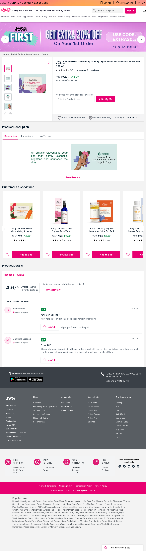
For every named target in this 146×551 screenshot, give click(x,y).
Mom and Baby (122, 422)
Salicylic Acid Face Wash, (53, 524)
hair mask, (66, 504)
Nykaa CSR (10, 425)
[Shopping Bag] (144, 11)
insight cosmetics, (71, 510)
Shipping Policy (65, 486)
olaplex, (64, 512)
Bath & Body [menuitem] (41, 16)
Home (6, 54)
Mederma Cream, (26, 518)
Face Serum (75, 527)
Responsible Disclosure (16, 433)
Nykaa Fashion (47, 10)
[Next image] (10, 114)
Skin (117, 406)
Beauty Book (66, 403)
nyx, (32, 515)
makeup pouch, (52, 512)
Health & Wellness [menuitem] (81, 16)
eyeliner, (57, 504)
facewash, (25, 515)
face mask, (59, 501)
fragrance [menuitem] (103, 16)
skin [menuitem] (13, 16)
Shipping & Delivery (41, 418)
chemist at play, (37, 507)
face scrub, (104, 515)
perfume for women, (93, 501)
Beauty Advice (63, 10)
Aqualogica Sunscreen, (30, 524)
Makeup (119, 403)
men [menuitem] (94, 16)
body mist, (74, 512)
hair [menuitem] (19, 16)
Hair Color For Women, (104, 518)
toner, (108, 504)
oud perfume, (38, 512)
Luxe (118, 437)
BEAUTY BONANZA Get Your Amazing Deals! (24, 2)
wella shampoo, (86, 512)
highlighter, (26, 501)
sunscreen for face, (52, 510)
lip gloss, (78, 501)
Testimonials (11, 421)
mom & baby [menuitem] (64, 16)
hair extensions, (80, 507)
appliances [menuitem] (28, 16)
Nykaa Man (92, 410)
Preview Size (66, 254)
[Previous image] (5, 114)
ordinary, (100, 504)
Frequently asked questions (45, 406)
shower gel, (36, 510)
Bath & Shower (33, 54)
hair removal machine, (107, 510)
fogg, (103, 507)
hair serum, (37, 501)
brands (28, 10)
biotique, (69, 501)
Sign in (130, 10)
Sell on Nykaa (39, 422)
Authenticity (11, 413)
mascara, (49, 507)
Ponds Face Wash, (33, 521)
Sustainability (11, 429)
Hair (117, 410)
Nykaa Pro (92, 418)
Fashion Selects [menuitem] (117, 16)
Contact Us (37, 403)
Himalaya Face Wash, (64, 518)
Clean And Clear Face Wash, (93, 524)
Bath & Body (17, 54)
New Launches (94, 406)
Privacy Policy (101, 486)
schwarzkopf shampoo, (46, 515)
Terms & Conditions (47, 486)
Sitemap (91, 422)
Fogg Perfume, (73, 524)
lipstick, (16, 501)
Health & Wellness (123, 426)
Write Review (53, 289)
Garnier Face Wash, (84, 518)
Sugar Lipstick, (109, 521)
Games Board (66, 406)
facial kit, (108, 501)
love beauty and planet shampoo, (36, 504)
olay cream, (94, 507)
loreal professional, (63, 507)
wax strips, (25, 510)
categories (18, 10)
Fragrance (120, 429)
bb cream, (118, 501)
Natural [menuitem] (52, 16)
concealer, (48, 501)
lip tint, (110, 507)
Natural (119, 433)
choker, (27, 512)
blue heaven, (64, 515)
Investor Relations (13, 436)
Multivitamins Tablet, (44, 518)
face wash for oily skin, (83, 504)
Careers (9, 410)
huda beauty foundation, (107, 512)
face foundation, (88, 510)
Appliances (120, 418)
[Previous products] (4, 228)
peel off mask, (78, 515)
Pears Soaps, (30, 527)
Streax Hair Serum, (51, 521)
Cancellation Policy (84, 486)
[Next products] (141, 228)
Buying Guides (67, 410)
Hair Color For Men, (45, 527)
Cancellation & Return (42, 414)
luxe (36, 10)
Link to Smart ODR (13, 440)
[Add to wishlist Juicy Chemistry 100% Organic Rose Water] (47, 254)
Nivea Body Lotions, (70, 521)
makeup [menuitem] (5, 16)
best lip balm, (91, 515)
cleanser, (24, 507)
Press (8, 417)
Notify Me (106, 99)
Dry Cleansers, (62, 527)
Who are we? (11, 406)
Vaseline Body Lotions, (91, 521)
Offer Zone (92, 403)
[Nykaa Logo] (6, 9)
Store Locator (39, 410)
